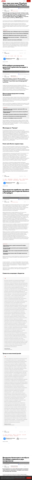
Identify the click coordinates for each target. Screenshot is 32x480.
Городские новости (22, 180)
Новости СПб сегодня (16, 180)
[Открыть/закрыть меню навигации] (24, 1)
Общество (14, 433)
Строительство (16, 179)
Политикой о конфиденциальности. (20, 478)
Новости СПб (10, 180)
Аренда (6, 433)
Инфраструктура (10, 179)
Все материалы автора (14, 76)
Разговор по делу (10, 433)
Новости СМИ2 (5, 61)
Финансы (20, 179)
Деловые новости (5, 180)
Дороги (6, 179)
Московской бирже (17, 20)
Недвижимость (16, 434)
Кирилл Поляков (23, 472)
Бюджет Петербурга (25, 179)
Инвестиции (11, 434)
